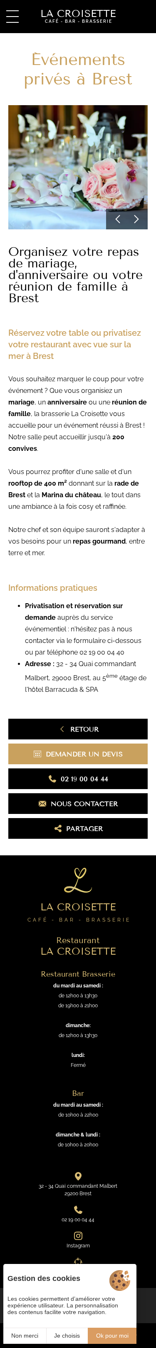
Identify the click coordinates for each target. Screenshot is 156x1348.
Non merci (24, 1335)
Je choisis (67, 1335)
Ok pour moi (112, 1335)
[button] (116, 219)
